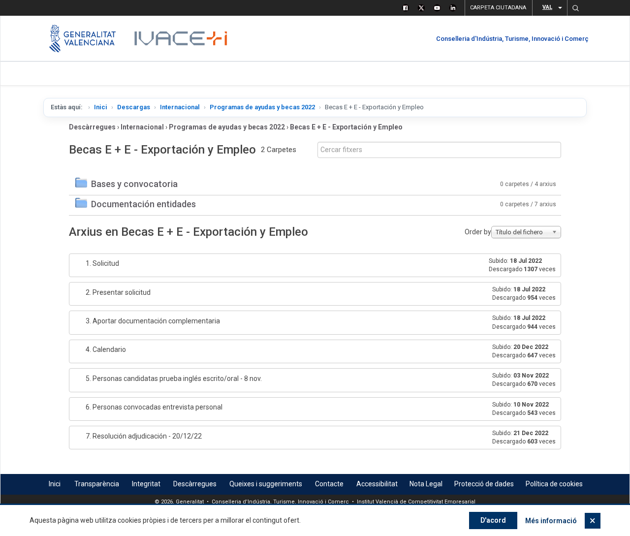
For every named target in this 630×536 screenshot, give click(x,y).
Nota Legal (426, 484)
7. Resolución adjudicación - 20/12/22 (144, 436)
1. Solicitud (102, 263)
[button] (575, 8)
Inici (100, 107)
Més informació (551, 521)
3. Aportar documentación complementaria (153, 321)
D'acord (493, 520)
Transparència (96, 484)
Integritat (146, 484)
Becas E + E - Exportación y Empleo (346, 127)
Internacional (180, 107)
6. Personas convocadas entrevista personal (154, 407)
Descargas (133, 107)
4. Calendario (106, 349)
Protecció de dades (484, 484)
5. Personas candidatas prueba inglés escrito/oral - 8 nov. (174, 378)
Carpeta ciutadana (498, 7)
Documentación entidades (143, 204)
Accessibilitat (377, 484)
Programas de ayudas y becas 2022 (262, 107)
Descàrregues (92, 127)
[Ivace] (180, 38)
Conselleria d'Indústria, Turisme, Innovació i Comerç (512, 38)
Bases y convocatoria (134, 184)
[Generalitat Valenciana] (82, 38)
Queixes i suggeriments (265, 484)
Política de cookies (554, 484)
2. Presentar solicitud (118, 292)
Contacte (329, 484)
